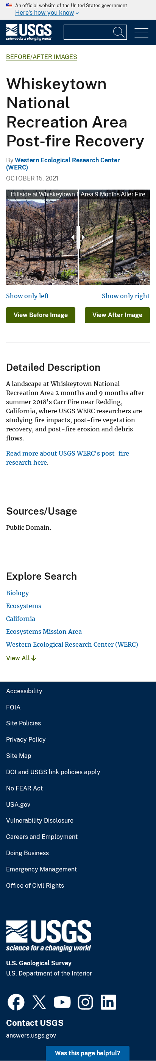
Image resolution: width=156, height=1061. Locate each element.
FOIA (13, 707)
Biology (17, 593)
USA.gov (18, 804)
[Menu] (141, 33)
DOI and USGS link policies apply (53, 772)
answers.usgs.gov (31, 1035)
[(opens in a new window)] (16, 1001)
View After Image (117, 315)
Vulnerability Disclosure (39, 820)
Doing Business (27, 853)
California (20, 618)
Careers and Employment (42, 837)
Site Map (18, 756)
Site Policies (23, 723)
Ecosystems (23, 606)
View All (18, 658)
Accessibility (24, 691)
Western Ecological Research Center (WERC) (72, 644)
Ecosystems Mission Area (44, 631)
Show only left (27, 296)
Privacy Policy (26, 739)
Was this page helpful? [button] (87, 1053)
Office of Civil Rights (35, 885)
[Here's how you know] (78, 10)
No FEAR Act (24, 788)
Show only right (126, 295)
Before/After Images (41, 57)
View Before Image (41, 315)
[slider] (78, 237)
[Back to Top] (128, 1033)
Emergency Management (41, 869)
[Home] (28, 38)
